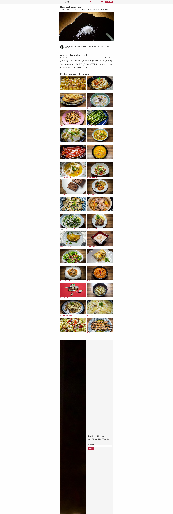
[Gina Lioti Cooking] (65, 2)
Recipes (92, 1)
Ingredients (97, 1)
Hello (102, 1)
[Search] (89, 1)
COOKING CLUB (109, 1)
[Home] (87, 1)
